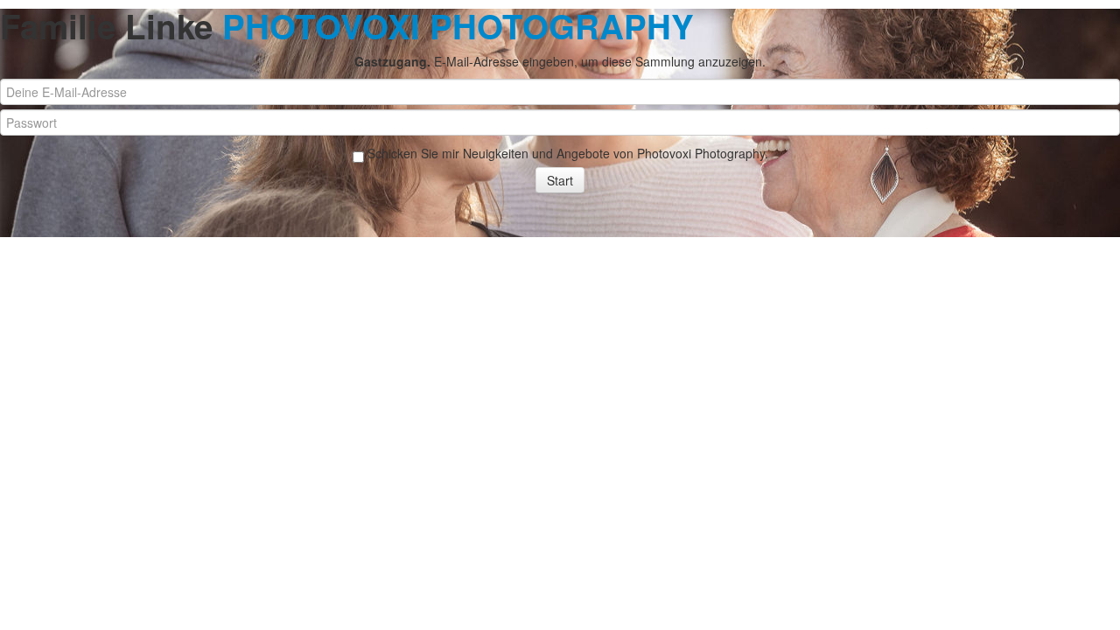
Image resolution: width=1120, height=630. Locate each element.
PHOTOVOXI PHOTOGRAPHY (458, 26)
